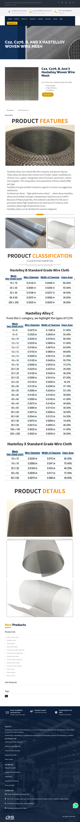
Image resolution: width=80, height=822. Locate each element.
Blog (61, 19)
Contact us (12, 23)
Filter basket (11, 644)
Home (10, 19)
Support (40, 19)
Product (16, 19)
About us (24, 19)
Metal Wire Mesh (12, 647)
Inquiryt (47, 94)
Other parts (10, 669)
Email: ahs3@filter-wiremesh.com (18, 794)
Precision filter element (14, 666)
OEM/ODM (8, 776)
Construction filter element (15, 650)
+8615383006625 (67, 11)
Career (55, 19)
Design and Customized (12, 772)
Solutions (33, 19)
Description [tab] (10, 110)
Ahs (6, 696)
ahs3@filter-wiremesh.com (44, 11)
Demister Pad (11, 640)
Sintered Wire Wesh (13, 663)
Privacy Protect (9, 785)
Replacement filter (13, 656)
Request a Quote (10, 768)
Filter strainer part (13, 637)
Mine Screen (11, 676)
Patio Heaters (11, 672)
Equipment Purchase (12, 781)
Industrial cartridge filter (15, 653)
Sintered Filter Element (14, 660)
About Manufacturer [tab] (23, 110)
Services (48, 19)
